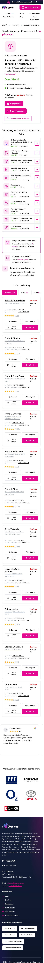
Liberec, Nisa (11, 684)
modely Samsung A (31, 25)
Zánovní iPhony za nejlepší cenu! (24, 2)
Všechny (10, 292)
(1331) (17, 353)
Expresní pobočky (28, 928)
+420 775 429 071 (18, 694)
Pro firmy (8, 900)
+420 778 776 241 (23, 503)
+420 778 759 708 (23, 425)
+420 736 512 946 (18, 618)
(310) (17, 391)
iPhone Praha (10, 935)
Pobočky (8, 13)
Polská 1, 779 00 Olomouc (13, 649)
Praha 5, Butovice (13, 413)
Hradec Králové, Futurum (12, 570)
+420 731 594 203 (18, 540)
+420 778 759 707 (23, 542)
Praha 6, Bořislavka (14, 451)
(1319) (17, 507)
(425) (17, 662)
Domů (4, 25)
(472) (17, 700)
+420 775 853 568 (18, 347)
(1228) (17, 429)
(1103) (17, 624)
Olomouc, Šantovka (14, 646)
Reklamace (9, 904)
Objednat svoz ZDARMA (19, 118)
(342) (17, 467)
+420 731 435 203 (18, 500)
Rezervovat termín (17, 111)
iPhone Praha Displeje (13, 941)
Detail (28, 327)
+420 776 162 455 (18, 461)
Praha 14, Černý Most (15, 300)
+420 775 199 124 (18, 385)
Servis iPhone (10, 928)
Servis (21, 13)
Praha (24, 292)
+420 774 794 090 (18, 309)
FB (32, 244)
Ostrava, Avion (11, 609)
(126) (17, 316)
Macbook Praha (27, 935)
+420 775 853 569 (23, 350)
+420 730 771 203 (18, 423)
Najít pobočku (15, 104)
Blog (21, 17)
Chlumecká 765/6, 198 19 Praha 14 (15, 303)
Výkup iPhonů (10, 911)
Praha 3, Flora (11, 489)
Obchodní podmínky (12, 915)
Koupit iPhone (8, 17)
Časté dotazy (10, 908)
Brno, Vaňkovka (12, 529)
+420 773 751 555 (18, 656)
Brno (37, 292)
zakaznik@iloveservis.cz (15, 883)
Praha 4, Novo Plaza (14, 376)
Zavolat (14, 321)
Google (15, 246)
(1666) (17, 546)
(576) (17, 587)
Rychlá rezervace (31, 7)
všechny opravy (22, 260)
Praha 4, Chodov (12, 338)
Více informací (10, 74)
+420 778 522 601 (18, 580)
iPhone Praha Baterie (13, 948)
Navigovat (31, 321)
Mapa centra (13, 327)
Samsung (15, 25)
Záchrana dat (35, 13)
